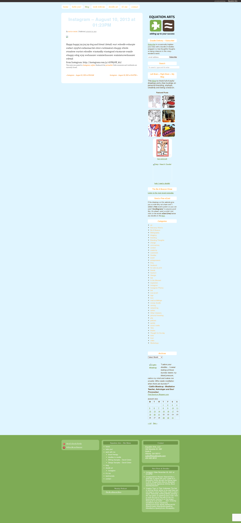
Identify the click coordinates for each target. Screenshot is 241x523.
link (151, 290)
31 (173, 418)
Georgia (153, 275)
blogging (153, 235)
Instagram (86, 65)
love (152, 298)
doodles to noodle (114, 457)
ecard (152, 257)
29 (164, 418)
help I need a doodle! (162, 183)
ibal (151, 278)
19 (150, 414)
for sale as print (156, 268)
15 (164, 411)
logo (152, 295)
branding (153, 237)
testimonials (110, 476)
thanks (152, 330)
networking (154, 308)
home (65, 6)
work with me (99, 6)
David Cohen (72, 31)
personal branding (157, 315)
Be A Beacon (155, 230)
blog (87, 6)
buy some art (162, 159)
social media (155, 325)
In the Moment (155, 280)
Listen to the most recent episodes (161, 193)
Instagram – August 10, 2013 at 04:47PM (124, 75)
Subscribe (151, 44)
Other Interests (156, 313)
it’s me (125, 6)
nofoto (93, 65)
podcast (153, 320)
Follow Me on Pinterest (74, 447)
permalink (109, 65)
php (151, 318)
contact (134, 6)
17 (173, 411)
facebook (153, 265)
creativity (153, 250)
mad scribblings (156, 300)
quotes (152, 323)
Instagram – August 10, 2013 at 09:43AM (80, 75)
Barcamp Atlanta (156, 227)
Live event (154, 293)
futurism (153, 273)
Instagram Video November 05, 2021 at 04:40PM (160, 473)
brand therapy (113, 454)
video (152, 340)
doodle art (113, 6)
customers (154, 252)
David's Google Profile (74, 443)
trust (152, 338)
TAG (152, 328)
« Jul (150, 423)
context (153, 247)
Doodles (153, 255)
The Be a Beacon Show (113, 492)
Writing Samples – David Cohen (119, 460)
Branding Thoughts (157, 240)
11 (177, 408)
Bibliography (155, 232)
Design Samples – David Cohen (119, 462)
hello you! (76, 6)
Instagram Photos (157, 288)
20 (155, 414)
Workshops (154, 343)
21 (159, 414)
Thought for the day (157, 333)
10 (173, 408)
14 (159, 411)
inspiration (154, 283)
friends (152, 270)
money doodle (155, 303)
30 (168, 418)
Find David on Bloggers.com (158, 394)
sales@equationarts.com (155, 455)
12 (150, 411)
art (151, 225)
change (153, 242)
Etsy (152, 263)
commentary (155, 245)
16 (168, 411)
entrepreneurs (155, 260)
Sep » (155, 423)
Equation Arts (232, 1)
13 (155, 411)
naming (153, 305)
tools (152, 335)
